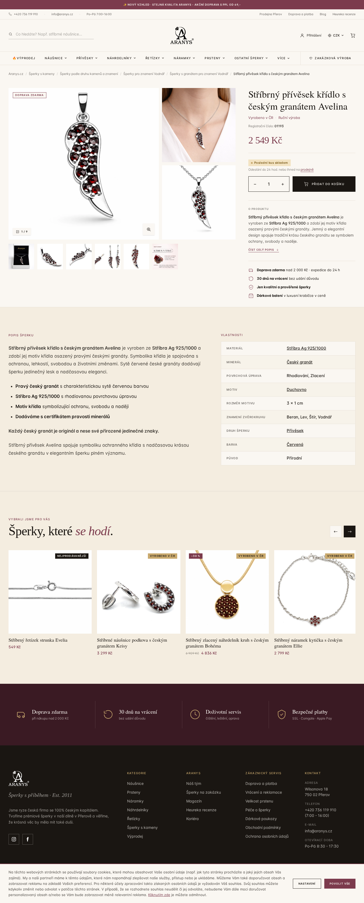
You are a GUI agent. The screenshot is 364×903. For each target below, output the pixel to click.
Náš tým (193, 783)
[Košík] (352, 35)
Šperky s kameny (42, 74)
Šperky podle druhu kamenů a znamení (89, 74)
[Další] (349, 531)
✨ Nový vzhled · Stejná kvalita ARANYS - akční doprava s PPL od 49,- (182, 4)
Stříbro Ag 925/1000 (306, 348)
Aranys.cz (16, 74)
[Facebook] (27, 839)
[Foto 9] (165, 256)
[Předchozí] (336, 531)
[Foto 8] (136, 256)
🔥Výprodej (24, 58)
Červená (295, 444)
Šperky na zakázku (203, 792)
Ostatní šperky (249, 58)
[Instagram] (14, 839)
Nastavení (307, 883)
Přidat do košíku (328, 184)
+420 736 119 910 (26, 14)
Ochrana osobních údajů (267, 836)
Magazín (194, 801)
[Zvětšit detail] (199, 125)
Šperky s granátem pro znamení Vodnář (199, 74)
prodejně (307, 169)
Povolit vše (340, 883)
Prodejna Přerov (271, 14)
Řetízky (152, 58)
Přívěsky (85, 58)
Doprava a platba (300, 14)
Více (281, 58)
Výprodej (135, 836)
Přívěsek (295, 430)
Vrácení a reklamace (263, 792)
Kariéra (192, 818)
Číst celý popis (261, 249)
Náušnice (54, 58)
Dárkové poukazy (261, 818)
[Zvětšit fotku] (149, 229)
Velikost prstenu (259, 801)
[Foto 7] (107, 256)
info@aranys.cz (62, 14)
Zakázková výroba (333, 58)
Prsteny (213, 58)
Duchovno (296, 389)
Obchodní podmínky (263, 827)
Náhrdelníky (119, 58)
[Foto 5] (50, 256)
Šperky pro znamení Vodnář (143, 74)
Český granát (300, 362)
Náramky (182, 58)
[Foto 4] (21, 256)
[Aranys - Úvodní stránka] (182, 35)
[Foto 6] (79, 256)
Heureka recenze (344, 14)
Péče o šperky (257, 810)
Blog (323, 14)
